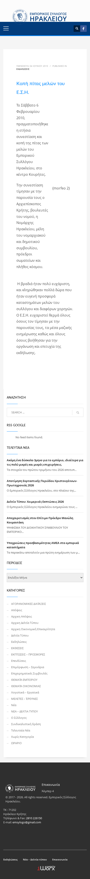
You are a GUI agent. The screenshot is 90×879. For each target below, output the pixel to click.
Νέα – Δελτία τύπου (35, 859)
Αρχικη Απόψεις (21, 616)
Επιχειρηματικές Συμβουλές (29, 673)
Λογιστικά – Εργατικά (25, 692)
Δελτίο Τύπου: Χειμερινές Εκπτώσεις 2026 (35, 502)
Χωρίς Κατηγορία (22, 737)
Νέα (13, 705)
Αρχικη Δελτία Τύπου (24, 623)
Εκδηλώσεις (22, 69)
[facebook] (83, 28)
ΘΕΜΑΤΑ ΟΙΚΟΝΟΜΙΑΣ (26, 686)
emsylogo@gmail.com (26, 822)
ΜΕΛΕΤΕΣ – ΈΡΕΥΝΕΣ (24, 699)
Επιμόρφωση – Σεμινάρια (27, 667)
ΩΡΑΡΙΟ (16, 743)
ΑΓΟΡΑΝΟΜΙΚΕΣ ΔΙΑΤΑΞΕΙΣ (28, 604)
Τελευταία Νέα (20, 730)
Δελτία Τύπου (20, 635)
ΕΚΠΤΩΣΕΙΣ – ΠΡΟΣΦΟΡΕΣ (28, 654)
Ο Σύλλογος (19, 718)
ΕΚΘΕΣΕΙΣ (17, 648)
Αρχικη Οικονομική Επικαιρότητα (33, 629)
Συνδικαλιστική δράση (26, 724)
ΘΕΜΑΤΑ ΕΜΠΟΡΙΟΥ (24, 680)
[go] (77, 412)
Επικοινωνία (60, 859)
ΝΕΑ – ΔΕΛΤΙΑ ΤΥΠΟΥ (24, 711)
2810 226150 (34, 818)
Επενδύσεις (18, 661)
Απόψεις (16, 610)
